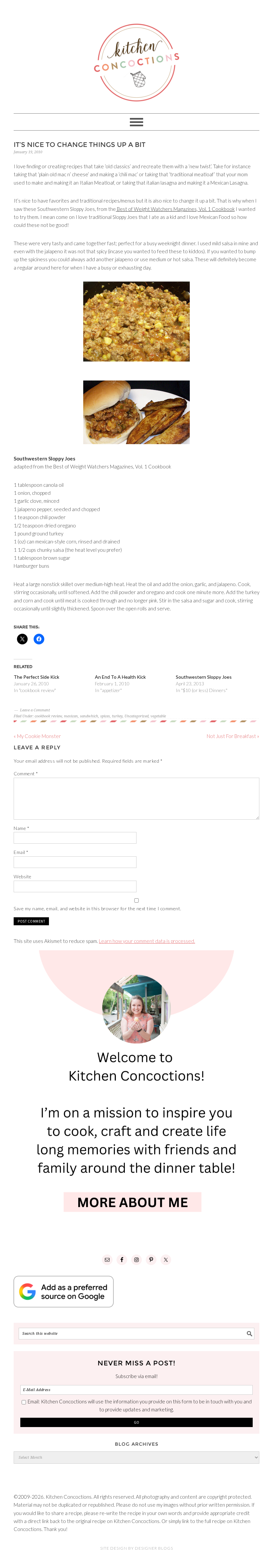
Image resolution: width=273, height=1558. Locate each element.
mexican (71, 716)
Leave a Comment (35, 710)
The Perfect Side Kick (36, 677)
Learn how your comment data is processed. (147, 941)
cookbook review (48, 716)
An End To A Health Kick (120, 677)
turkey (117, 716)
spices (105, 716)
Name (21, 828)
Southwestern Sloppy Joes (204, 677)
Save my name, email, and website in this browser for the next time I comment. (97, 908)
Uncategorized (136, 716)
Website (23, 876)
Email (21, 852)
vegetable (158, 716)
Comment (26, 773)
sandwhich (89, 716)
